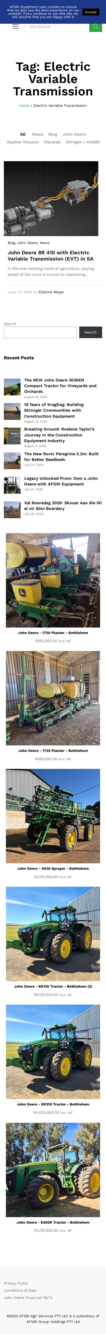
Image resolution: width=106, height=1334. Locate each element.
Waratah (52, 142)
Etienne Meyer (51, 292)
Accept (90, 12)
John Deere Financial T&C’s (28, 1298)
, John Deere (26, 243)
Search (95, 26)
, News (43, 243)
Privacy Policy (16, 1283)
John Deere (74, 134)
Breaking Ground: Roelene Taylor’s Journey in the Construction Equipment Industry (59, 435)
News (37, 134)
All (22, 134)
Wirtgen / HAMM (83, 142)
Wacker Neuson (23, 142)
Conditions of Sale (20, 1290)
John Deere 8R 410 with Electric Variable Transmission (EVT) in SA (50, 255)
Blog (52, 134)
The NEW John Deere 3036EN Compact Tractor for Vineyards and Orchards (60, 386)
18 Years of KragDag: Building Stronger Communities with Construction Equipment (54, 410)
